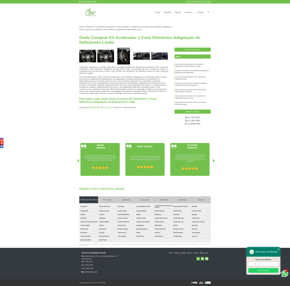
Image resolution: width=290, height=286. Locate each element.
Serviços (188, 12)
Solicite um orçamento (193, 50)
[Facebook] (202, 258)
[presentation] (75, 169)
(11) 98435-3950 (193, 124)
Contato (200, 12)
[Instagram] (198, 258)
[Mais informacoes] (208, 12)
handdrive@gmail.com (90, 272)
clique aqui (108, 107)
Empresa (167, 12)
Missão (178, 12)
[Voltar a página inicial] (90, 12)
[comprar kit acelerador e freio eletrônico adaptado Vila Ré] (141, 56)
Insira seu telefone (263, 260)
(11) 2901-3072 (193, 2)
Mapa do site (204, 253)
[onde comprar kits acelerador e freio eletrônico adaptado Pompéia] (123, 56)
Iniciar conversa (263, 270)
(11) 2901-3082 (206, 2)
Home (157, 12)
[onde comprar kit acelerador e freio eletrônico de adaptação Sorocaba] (159, 56)
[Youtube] (206, 258)
